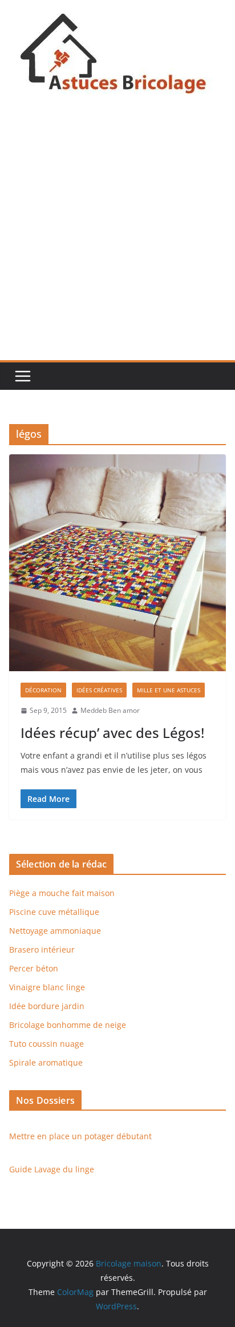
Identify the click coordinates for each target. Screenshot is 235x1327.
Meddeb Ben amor (110, 710)
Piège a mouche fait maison (62, 893)
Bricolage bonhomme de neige (67, 1024)
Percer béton (33, 968)
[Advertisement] (117, 236)
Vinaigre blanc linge (47, 987)
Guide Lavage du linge (51, 1169)
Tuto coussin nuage (46, 1043)
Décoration (43, 690)
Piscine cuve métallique (54, 911)
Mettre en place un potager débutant (80, 1136)
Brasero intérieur (42, 949)
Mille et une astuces (168, 690)
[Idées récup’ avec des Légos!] (117, 562)
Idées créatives (99, 690)
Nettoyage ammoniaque (55, 930)
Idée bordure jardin (46, 1006)
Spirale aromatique (46, 1062)
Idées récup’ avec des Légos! (112, 732)
